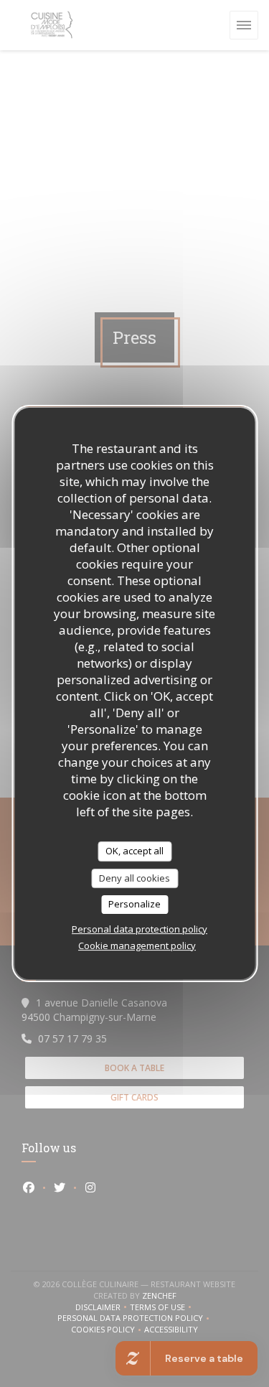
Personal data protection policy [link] (139, 929)
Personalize (134, 903)
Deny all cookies (134, 878)
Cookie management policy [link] (137, 945)
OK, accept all (134, 850)
